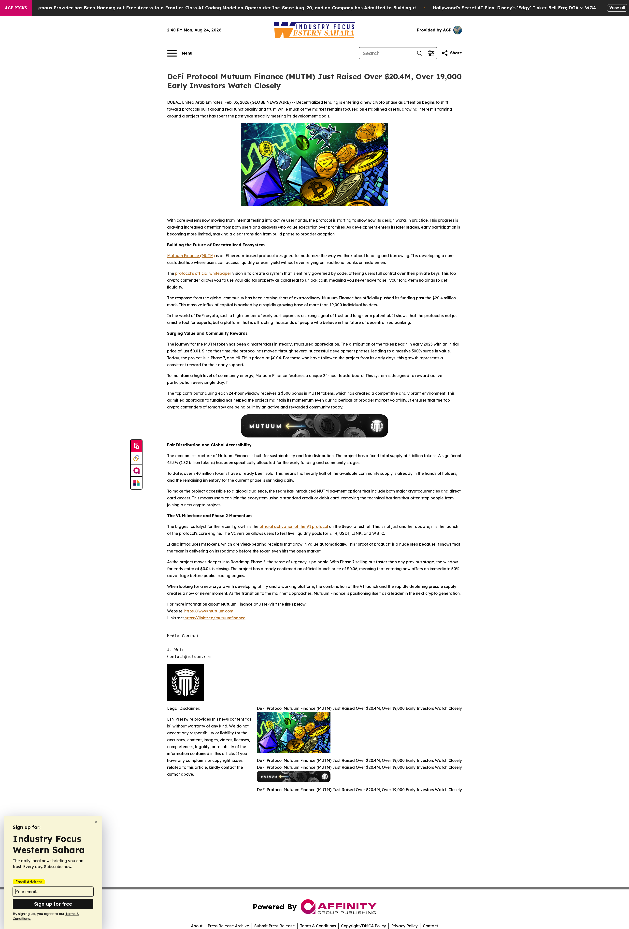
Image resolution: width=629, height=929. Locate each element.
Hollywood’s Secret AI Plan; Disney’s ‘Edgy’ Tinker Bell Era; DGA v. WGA (514, 8)
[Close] (96, 822)
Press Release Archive (228, 925)
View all (617, 7)
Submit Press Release (274, 925)
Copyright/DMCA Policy (363, 925)
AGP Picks (16, 7)
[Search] (419, 53)
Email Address (28, 881)
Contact (430, 925)
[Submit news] (136, 446)
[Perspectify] (136, 458)
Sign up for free (53, 904)
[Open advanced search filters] (431, 53)
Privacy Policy (404, 925)
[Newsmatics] (136, 483)
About (196, 925)
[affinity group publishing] (136, 470)
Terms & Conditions (318, 925)
